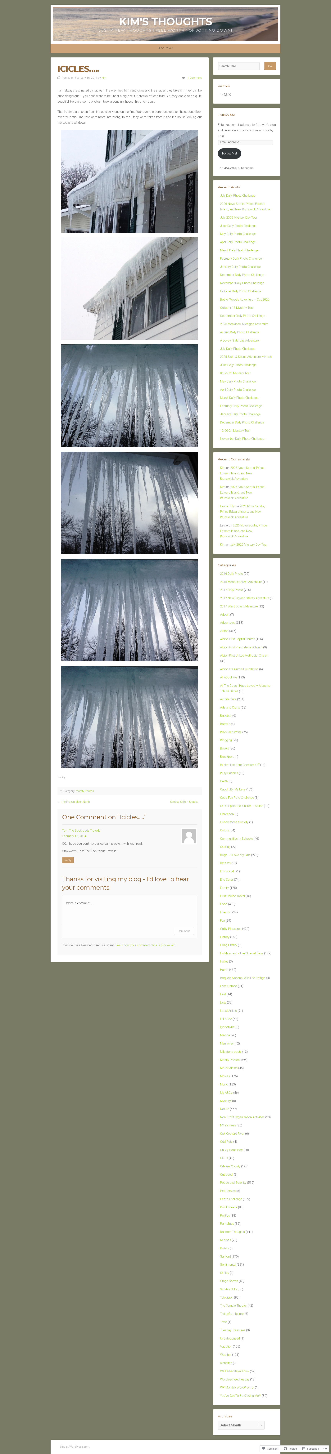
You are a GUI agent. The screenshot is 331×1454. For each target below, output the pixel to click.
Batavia (225, 724)
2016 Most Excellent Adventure (241, 582)
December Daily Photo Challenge (242, 275)
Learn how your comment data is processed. (146, 945)
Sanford (225, 1256)
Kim (104, 77)
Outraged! (226, 1174)
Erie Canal (226, 879)
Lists (223, 1002)
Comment (184, 931)
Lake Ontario (228, 986)
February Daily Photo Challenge (241, 258)
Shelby (224, 1273)
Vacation (226, 1346)
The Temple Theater (233, 1305)
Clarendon (227, 814)
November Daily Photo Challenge (242, 283)
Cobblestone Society (234, 822)
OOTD (224, 1158)
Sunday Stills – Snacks (184, 801)
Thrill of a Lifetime (232, 1314)
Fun (222, 920)
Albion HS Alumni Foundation (239, 669)
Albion (224, 631)
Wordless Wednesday (234, 1379)
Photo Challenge (231, 1199)
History (224, 937)
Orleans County (230, 1166)
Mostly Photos (85, 791)
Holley (224, 961)
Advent (224, 614)
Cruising (225, 847)
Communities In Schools (236, 838)
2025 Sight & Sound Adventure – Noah (246, 357)
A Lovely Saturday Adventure (239, 340)
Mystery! (225, 1101)
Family (224, 888)
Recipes (225, 1240)
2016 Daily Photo (231, 573)
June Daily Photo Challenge (238, 226)
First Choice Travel (232, 896)
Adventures (227, 622)
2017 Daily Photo (231, 590)
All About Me (228, 677)
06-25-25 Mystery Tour (235, 373)
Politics (225, 1215)
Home (224, 970)
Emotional (227, 871)
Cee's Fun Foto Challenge (237, 797)
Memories (227, 1043)
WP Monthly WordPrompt (237, 1387)
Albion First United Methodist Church (244, 655)
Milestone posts (231, 1052)
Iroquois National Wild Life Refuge (242, 978)
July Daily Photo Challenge (237, 195)
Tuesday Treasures (232, 1330)
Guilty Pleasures (230, 929)
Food (223, 904)
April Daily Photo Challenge (238, 242)
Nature (224, 1109)
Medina (225, 1035)
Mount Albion (229, 1068)
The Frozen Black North (75, 801)
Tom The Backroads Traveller (82, 830)
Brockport (227, 756)
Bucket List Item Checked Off (239, 765)
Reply (68, 860)
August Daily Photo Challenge (239, 332)
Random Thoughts (232, 1232)
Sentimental (228, 1264)
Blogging (226, 740)
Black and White (231, 732)
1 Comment (194, 77)
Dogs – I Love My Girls (235, 855)
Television (226, 1297)
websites (226, 1363)
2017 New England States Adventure (244, 598)
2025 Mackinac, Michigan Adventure (244, 324)
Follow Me (226, 115)
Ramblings (227, 1223)
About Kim (166, 48)
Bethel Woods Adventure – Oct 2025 (244, 299)
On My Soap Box (231, 1150)
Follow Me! (229, 153)
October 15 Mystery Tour (237, 308)
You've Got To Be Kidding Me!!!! (240, 1396)
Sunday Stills (228, 1289)
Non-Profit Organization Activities (242, 1117)
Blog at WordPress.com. (75, 1446)
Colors (224, 830)
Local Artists (228, 1011)
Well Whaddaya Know (234, 1371)
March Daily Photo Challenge (239, 250)
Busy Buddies (229, 773)
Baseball (226, 716)
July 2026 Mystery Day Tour (238, 217)
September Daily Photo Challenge (242, 316)
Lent (223, 994)
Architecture (228, 699)
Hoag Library (228, 945)
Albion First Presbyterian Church (241, 647)
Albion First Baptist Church (237, 639)
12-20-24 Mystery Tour (235, 430)
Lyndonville (227, 1027)
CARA (224, 781)
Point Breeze (228, 1207)
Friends (225, 912)
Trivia (223, 1322)
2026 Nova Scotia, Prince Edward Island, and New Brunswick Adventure (242, 473)
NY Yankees (228, 1125)
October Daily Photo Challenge (240, 291)
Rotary (224, 1248)
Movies (225, 1076)
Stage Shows (229, 1281)
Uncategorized (230, 1338)
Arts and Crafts (230, 707)
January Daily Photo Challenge (240, 267)
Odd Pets (226, 1141)
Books (224, 748)
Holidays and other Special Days (241, 953)
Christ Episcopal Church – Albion (241, 806)
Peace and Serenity (233, 1182)
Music (224, 1084)
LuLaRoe (226, 1019)
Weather (225, 1355)
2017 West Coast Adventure (239, 606)
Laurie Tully (227, 506)
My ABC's (226, 1092)
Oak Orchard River (232, 1133)
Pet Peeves (228, 1191)
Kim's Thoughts (165, 21)
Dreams (225, 863)
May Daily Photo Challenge (238, 234)
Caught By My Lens (233, 789)
